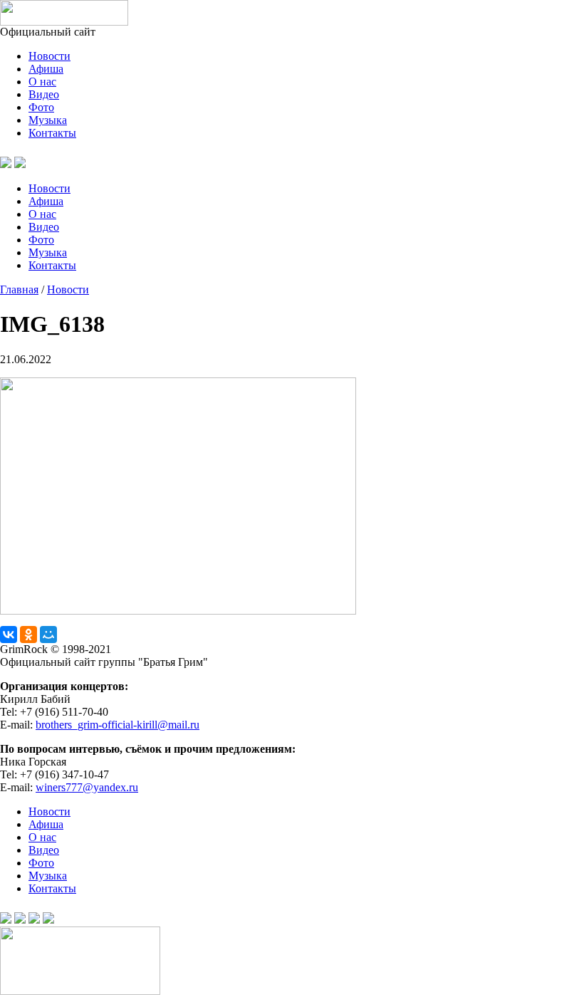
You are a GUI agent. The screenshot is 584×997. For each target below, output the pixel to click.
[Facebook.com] (20, 920)
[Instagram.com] (48, 920)
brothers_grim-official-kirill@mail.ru (117, 725)
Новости (49, 56)
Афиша (45, 69)
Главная (19, 289)
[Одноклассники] (28, 634)
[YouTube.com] (37, 164)
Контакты (52, 133)
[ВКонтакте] (8, 634)
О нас (42, 81)
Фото (41, 107)
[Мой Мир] (48, 634)
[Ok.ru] (20, 164)
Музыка (47, 120)
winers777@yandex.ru (87, 787)
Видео (43, 94)
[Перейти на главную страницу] (64, 22)
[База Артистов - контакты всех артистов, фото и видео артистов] (80, 991)
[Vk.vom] (5, 164)
